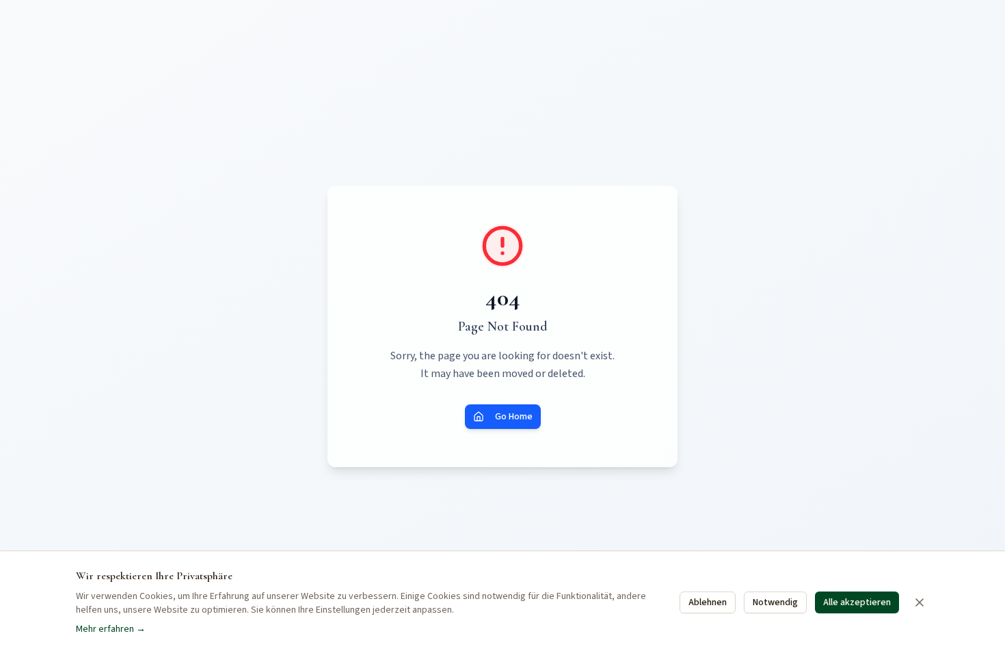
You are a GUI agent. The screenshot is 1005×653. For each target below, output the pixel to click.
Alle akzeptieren (857, 602)
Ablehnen (707, 602)
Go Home (514, 416)
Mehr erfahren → (111, 629)
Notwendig (775, 602)
